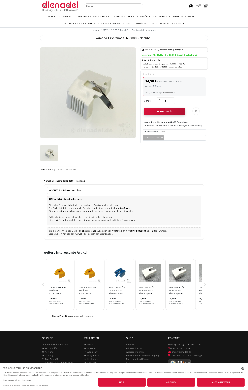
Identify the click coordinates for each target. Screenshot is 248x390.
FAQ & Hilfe (51, 348)
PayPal (90, 344)
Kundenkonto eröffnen (56, 344)
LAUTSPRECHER (161, 16)
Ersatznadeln (138, 30)
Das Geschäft (52, 359)
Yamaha (152, 30)
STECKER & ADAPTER (109, 24)
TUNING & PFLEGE (159, 24)
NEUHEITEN (54, 16)
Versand (49, 352)
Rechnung (92, 359)
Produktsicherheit (67, 169)
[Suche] (145, 6)
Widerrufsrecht (134, 348)
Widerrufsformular (136, 352)
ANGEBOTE (69, 16)
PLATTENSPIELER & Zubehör (79, 24)
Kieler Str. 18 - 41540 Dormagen (186, 355)
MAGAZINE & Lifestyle (185, 16)
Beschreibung (48, 169)
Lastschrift (92, 362)
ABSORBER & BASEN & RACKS (93, 16)
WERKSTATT (178, 24)
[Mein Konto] (191, 6)
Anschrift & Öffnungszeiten (59, 362)
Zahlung (49, 355)
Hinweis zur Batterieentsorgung (142, 355)
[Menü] (189, 361)
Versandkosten (168, 93)
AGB (128, 362)
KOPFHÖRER (144, 16)
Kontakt (130, 344)
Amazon (91, 348)
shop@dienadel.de (181, 352)
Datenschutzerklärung (137, 359)
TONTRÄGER (140, 24)
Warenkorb (164, 111)
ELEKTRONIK (118, 16)
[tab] (48, 169)
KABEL (131, 16)
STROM (127, 24)
